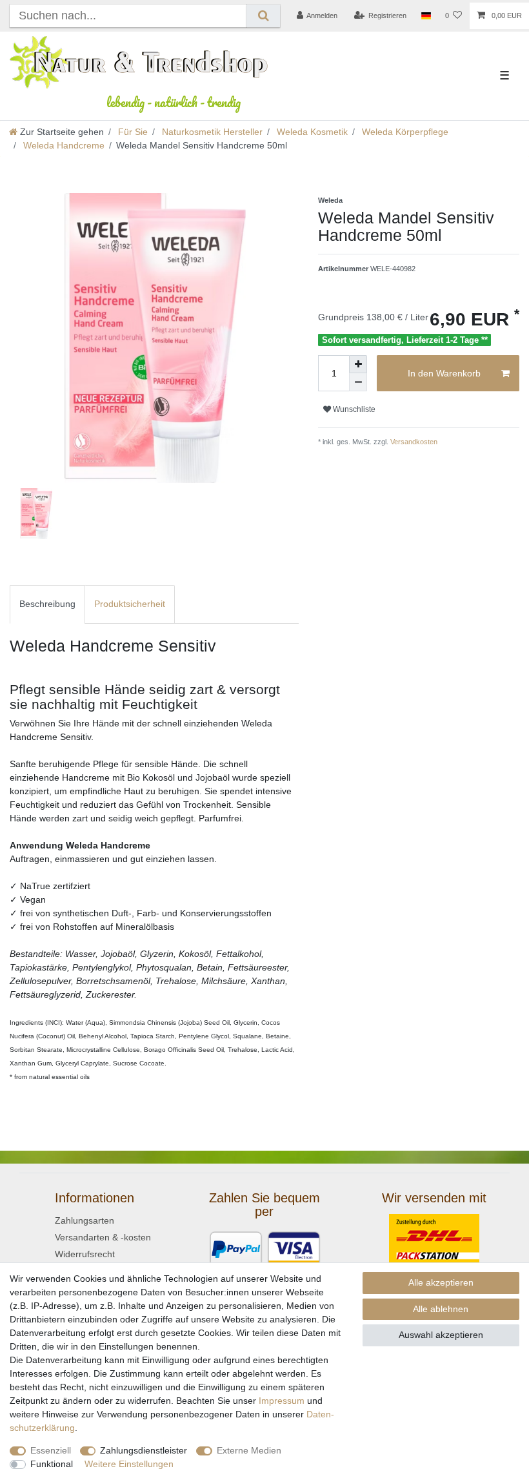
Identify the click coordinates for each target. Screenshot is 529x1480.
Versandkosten (412, 442)
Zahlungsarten (84, 1220)
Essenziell (50, 1450)
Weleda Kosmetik (311, 132)
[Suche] (262, 16)
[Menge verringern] (358, 382)
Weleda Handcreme (63, 145)
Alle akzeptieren (441, 1282)
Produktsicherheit (129, 604)
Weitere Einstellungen (129, 1464)
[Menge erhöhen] (358, 364)
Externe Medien (249, 1450)
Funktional (51, 1464)
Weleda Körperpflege (403, 132)
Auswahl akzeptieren (441, 1335)
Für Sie (131, 132)
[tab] (47, 604)
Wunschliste (353, 409)
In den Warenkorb (444, 373)
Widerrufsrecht (85, 1254)
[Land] (425, 16)
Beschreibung (47, 604)
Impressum (281, 1400)
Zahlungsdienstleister (143, 1450)
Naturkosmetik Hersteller (211, 132)
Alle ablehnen (440, 1309)
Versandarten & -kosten (103, 1237)
